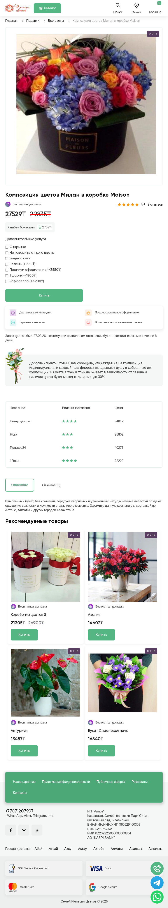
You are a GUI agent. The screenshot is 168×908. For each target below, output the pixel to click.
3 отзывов (155, 204)
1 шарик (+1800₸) (23, 275)
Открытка (18, 247)
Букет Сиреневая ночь (108, 731)
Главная (11, 20)
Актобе (98, 848)
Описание (19, 485)
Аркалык (155, 848)
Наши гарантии (24, 781)
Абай (38, 848)
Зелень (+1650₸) (22, 264)
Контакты (20, 792)
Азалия (94, 615)
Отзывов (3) (51, 485)
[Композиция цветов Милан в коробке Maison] (86, 104)
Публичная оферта (110, 781)
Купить (44, 295)
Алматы (117, 848)
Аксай (53, 848)
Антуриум (19, 731)
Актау (82, 848)
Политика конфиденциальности (66, 781)
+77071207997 (19, 811)
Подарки (32, 20)
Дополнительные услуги (25, 239)
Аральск (135, 848)
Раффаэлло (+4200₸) (27, 281)
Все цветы (56, 20)
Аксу (68, 848)
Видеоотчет (20, 258)
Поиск (117, 12)
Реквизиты (140, 781)
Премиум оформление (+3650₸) (35, 270)
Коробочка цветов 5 (28, 615)
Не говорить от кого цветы (32, 253)
